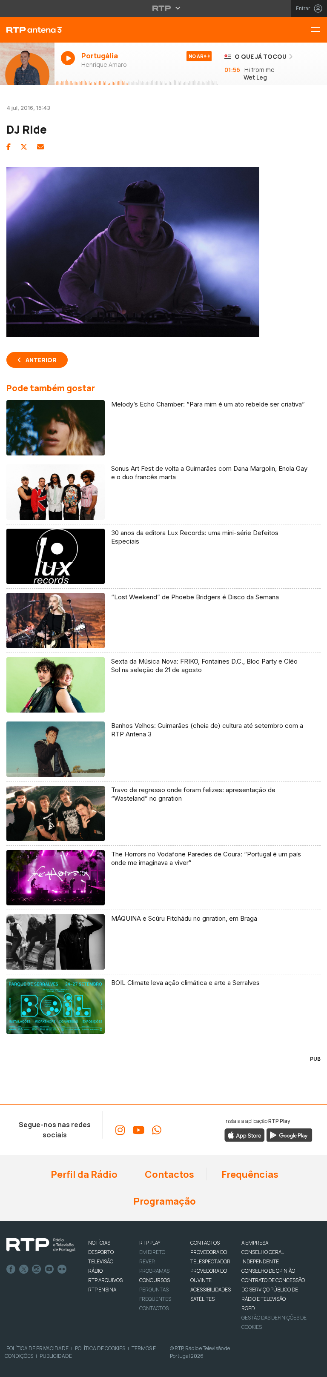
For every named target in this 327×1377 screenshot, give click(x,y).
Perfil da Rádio (83, 1174)
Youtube (49, 1269)
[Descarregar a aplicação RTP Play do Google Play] (289, 1134)
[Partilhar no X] (23, 147)
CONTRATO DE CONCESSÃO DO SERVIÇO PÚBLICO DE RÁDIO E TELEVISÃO (273, 1290)
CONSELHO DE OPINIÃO (268, 1270)
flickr (62, 1269)
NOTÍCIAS (99, 1242)
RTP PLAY (150, 1242)
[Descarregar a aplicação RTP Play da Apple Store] (244, 1134)
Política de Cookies (100, 1348)
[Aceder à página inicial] (27, 30)
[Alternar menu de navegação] (319, 30)
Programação (164, 1201)
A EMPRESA (254, 1242)
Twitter (24, 1269)
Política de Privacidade (37, 1348)
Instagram (36, 1269)
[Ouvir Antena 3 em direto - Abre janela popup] (27, 64)
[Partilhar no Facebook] (8, 147)
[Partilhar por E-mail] (40, 147)
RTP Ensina (102, 1289)
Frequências (249, 1174)
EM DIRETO (152, 1252)
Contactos (168, 1174)
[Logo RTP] (40, 1245)
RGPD (248, 1308)
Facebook (11, 1269)
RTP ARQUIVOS (105, 1280)
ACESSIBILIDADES (210, 1289)
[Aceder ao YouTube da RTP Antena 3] (138, 1130)
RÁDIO (95, 1270)
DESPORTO (101, 1252)
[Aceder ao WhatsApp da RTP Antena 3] (156, 1130)
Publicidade (56, 1356)
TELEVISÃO (100, 1261)
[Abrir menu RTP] (163, 8)
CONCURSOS (154, 1280)
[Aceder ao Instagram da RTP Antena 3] (120, 1130)
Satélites (202, 1299)
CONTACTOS (205, 1242)
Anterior (41, 360)
